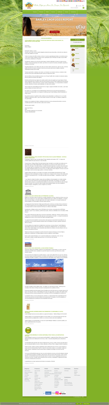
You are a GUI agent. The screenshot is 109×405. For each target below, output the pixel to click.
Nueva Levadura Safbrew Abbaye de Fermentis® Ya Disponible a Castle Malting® (44, 312)
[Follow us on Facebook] (47, 391)
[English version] (57, 1)
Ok (77, 403)
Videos (75, 373)
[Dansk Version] (73, 1)
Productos (41, 11)
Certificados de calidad (58, 379)
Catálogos (26, 373)
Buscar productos (38, 387)
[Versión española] (62, 1)
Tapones (36, 379)
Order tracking (47, 375)
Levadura (77, 58)
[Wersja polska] (82, 1)
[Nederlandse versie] (61, 1)
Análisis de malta (57, 378)
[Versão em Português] (70, 1)
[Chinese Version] (80, 1)
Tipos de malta (37, 370)
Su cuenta (79, 5)
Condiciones (46, 372)
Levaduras (36, 375)
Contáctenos (73, 11)
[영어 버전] (84, 1)
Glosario (55, 387)
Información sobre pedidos (49, 373)
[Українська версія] (78, 1)
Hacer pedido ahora (48, 370)
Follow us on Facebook (68, 385)
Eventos (66, 11)
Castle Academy (77, 375)
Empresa (35, 11)
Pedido (47, 11)
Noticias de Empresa (28, 372)
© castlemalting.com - (79, 396)
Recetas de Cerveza (58, 372)
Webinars (76, 372)
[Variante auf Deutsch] (64, 1)
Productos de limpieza (39, 382)
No (80, 403)
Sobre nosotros (27, 370)
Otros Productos (38, 385)
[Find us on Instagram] (55, 391)
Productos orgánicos (38, 384)
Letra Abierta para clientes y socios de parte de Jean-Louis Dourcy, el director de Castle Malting (44, 41)
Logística (46, 376)
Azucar (77, 68)
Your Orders (56, 381)
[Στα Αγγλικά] (75, 1)
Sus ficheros (56, 384)
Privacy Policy (27, 380)
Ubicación (66, 380)
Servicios (53, 11)
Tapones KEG (37, 381)
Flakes (36, 372)
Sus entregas (56, 382)
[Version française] (59, 1)
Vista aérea (27, 375)
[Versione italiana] (68, 1)
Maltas (76, 48)
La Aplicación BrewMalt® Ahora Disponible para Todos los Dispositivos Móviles (44, 335)
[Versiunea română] (77, 1)
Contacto (66, 379)
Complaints (56, 385)
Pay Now (56, 370)
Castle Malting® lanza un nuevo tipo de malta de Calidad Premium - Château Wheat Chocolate (45, 157)
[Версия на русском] (66, 1)
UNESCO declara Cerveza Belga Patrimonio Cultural (39, 195)
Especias (77, 63)
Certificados (60, 11)
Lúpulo (36, 373)
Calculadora (56, 375)
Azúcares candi (37, 378)
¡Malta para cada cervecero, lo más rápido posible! (39, 248)
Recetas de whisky (57, 373)
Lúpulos (77, 53)
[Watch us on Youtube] (62, 391)
